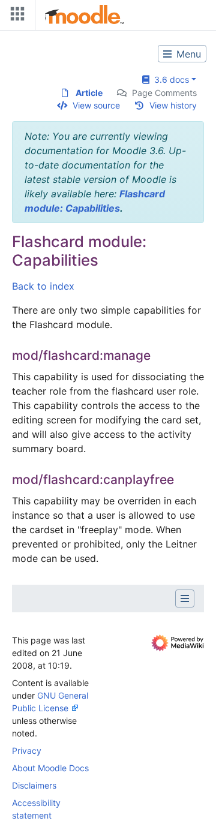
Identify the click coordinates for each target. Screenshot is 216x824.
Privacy (26, 750)
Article (89, 93)
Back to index (43, 286)
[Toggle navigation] (15, 16)
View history (173, 105)
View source (96, 105)
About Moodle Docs (50, 768)
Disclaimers (34, 785)
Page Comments (164, 93)
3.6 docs (169, 79)
